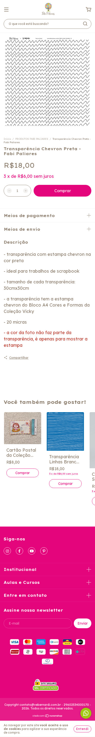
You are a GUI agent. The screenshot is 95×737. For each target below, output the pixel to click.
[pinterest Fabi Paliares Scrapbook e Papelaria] (44, 551)
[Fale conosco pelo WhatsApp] (85, 713)
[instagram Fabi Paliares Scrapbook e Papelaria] (7, 551)
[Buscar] (85, 24)
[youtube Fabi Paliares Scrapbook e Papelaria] (31, 551)
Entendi (82, 729)
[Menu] (6, 9)
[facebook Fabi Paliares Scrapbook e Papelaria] (19, 551)
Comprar (22, 473)
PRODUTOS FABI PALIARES (31, 138)
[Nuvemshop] (47, 716)
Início (7, 138)
